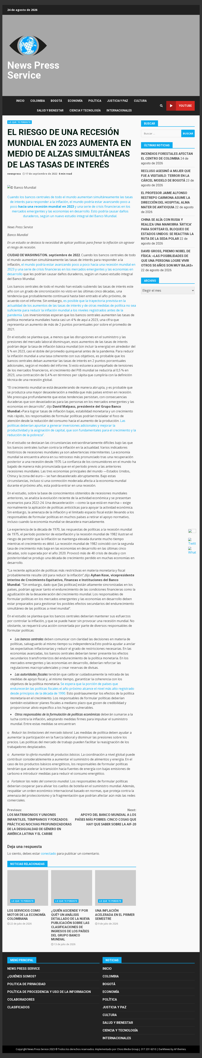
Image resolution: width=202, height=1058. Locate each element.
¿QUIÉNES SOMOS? (21, 976)
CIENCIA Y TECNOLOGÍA (85, 110)
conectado (48, 853)
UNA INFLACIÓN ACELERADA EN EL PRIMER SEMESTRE (115, 888)
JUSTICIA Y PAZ (117, 100)
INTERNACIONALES (119, 110)
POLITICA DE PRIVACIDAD (26, 984)
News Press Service (33, 70)
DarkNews (164, 1049)
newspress (14, 173)
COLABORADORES (21, 999)
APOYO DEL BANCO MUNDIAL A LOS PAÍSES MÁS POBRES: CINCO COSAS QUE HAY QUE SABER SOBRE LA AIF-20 (105, 817)
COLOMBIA (37, 100)
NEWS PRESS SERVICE (23, 968)
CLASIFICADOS (18, 1007)
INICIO (20, 100)
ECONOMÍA (75, 100)
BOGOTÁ (56, 100)
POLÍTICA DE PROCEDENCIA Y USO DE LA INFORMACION (49, 992)
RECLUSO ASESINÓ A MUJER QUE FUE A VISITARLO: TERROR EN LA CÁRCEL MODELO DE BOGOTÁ (166, 175)
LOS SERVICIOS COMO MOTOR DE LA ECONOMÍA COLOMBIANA (27, 888)
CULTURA (140, 100)
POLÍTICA (94, 100)
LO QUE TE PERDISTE (19, 122)
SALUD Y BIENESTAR (50, 110)
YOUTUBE (185, 105)
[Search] (161, 105)
